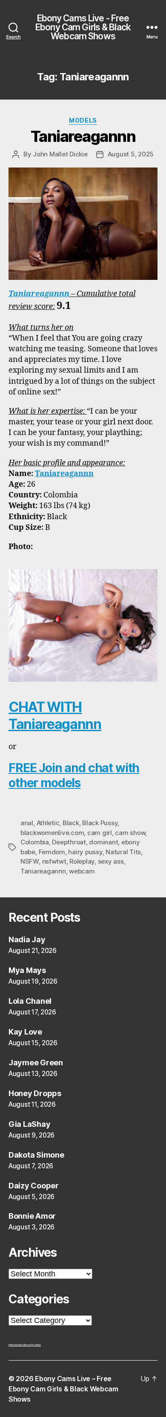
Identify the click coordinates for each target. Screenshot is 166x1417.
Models (83, 120)
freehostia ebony (16, 1345)
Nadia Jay (27, 939)
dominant (103, 842)
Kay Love (25, 1031)
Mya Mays (27, 970)
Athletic (48, 823)
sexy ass (111, 861)
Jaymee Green (36, 1062)
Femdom (52, 852)
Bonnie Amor (32, 1215)
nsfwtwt (54, 861)
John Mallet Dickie (60, 154)
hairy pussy (85, 852)
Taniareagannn (83, 136)
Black (71, 823)
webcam (81, 871)
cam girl (99, 833)
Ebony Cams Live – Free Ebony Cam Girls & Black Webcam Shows (63, 1388)
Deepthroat (69, 842)
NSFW (29, 861)
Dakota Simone (36, 1154)
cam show (130, 833)
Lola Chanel (30, 1001)
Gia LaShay (29, 1124)
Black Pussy (99, 823)
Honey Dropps (35, 1093)
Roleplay (81, 861)
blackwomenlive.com (52, 833)
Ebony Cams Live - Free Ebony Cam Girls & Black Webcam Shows (83, 27)
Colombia (34, 842)
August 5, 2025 (131, 154)
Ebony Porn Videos (32, 1345)
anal (26, 823)
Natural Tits (123, 852)
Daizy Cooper (34, 1185)
